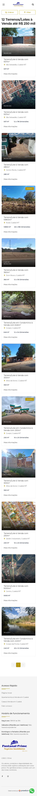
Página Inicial (7, 693)
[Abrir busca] (33, 5)
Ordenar (11, 12)
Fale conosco (7, 706)
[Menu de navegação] (4, 4)
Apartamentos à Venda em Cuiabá (15, 697)
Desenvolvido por (13, 790)
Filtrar (28, 12)
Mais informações (10, 74)
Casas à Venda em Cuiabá (12, 702)
